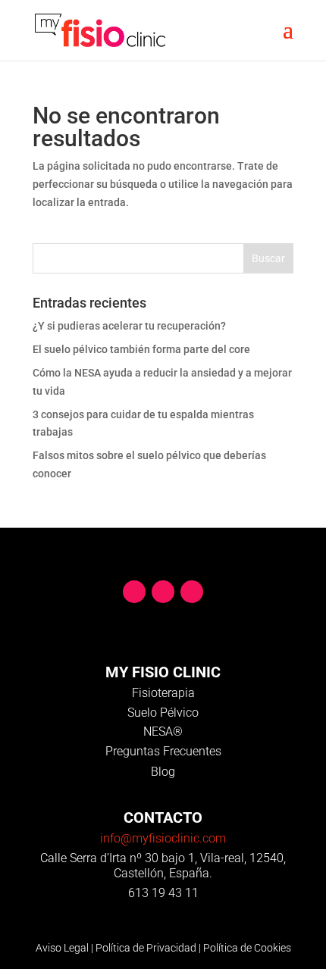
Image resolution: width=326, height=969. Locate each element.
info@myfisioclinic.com (163, 838)
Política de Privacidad (146, 948)
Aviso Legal (62, 948)
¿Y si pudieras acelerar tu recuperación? (129, 326)
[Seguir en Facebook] (134, 591)
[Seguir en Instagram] (191, 591)
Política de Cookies (247, 948)
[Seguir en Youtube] (163, 591)
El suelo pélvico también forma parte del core (141, 349)
